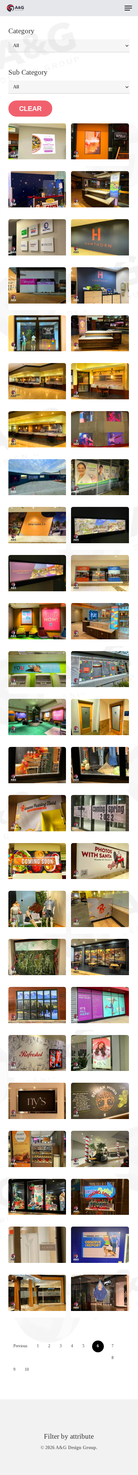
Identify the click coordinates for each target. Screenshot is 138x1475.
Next (38, 1369)
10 (27, 1369)
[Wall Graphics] (37, 189)
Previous (20, 1346)
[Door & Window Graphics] (37, 1293)
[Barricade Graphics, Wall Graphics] (37, 477)
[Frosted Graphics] (100, 717)
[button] (128, 8)
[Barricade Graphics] (37, 141)
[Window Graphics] (100, 141)
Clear (30, 108)
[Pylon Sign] (100, 189)
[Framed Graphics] (37, 621)
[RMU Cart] (100, 333)
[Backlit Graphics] (100, 525)
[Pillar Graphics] (100, 1149)
